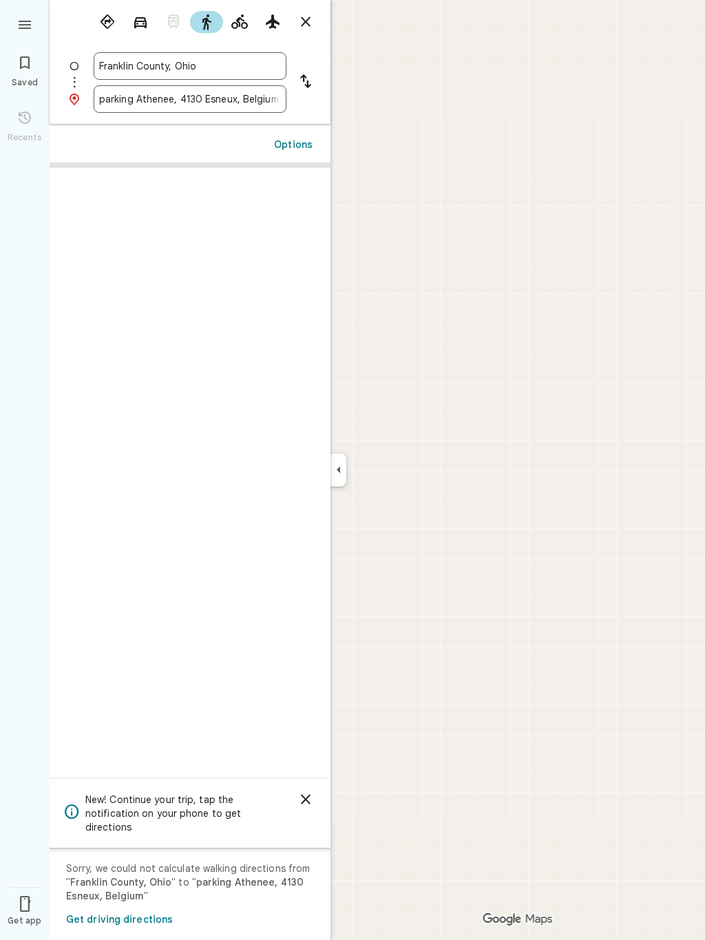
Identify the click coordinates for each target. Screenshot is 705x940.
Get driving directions (119, 919)
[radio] (107, 22)
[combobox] (190, 66)
